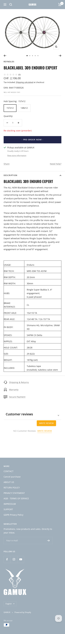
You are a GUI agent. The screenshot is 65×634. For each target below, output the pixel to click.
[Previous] (5, 56)
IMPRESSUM (10, 503)
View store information (16, 155)
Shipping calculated (24, 82)
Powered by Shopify (23, 612)
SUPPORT (8, 509)
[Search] (10, 4)
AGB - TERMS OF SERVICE (16, 498)
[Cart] (59, 4)
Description (10, 175)
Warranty (13, 389)
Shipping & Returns (19, 382)
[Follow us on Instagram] (13, 559)
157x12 (10, 107)
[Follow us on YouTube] (20, 559)
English (9, 603)
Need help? (55, 163)
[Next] (60, 56)
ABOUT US (9, 482)
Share (7, 163)
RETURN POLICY (12, 487)
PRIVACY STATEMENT (14, 493)
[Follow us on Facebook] (7, 559)
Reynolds (9, 61)
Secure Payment (17, 396)
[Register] (48, 540)
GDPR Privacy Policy (13, 514)
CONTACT (8, 471)
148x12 (24, 107)
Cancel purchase (12, 476)
